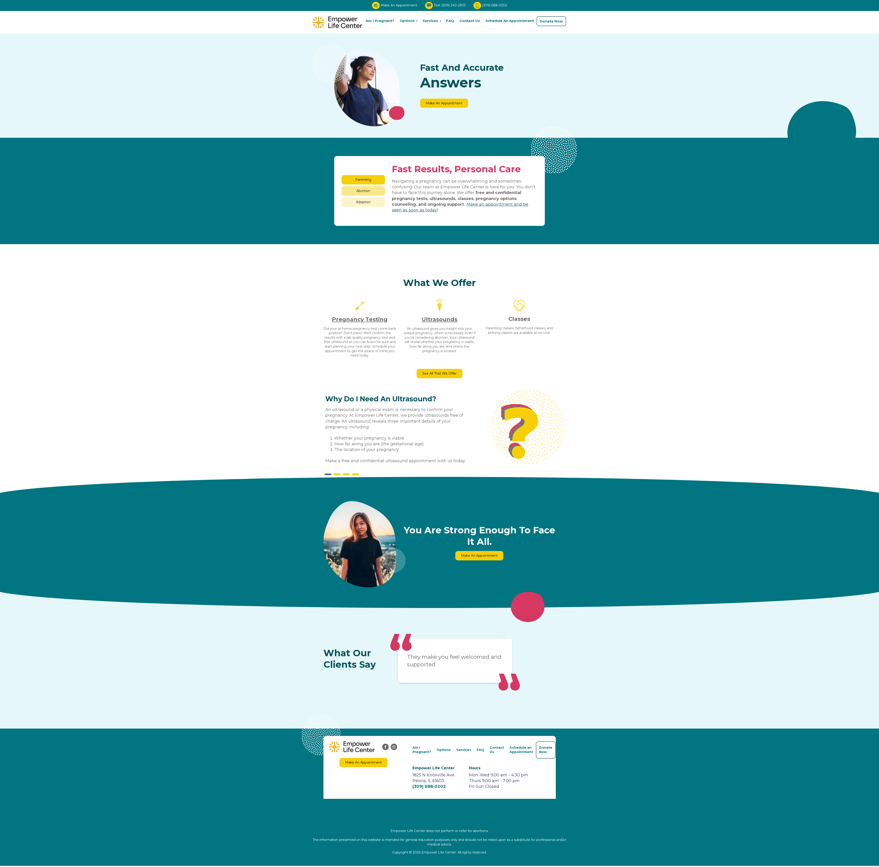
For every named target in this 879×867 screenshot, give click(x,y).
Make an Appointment (444, 110)
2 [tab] (337, 474)
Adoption (363, 202)
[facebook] (385, 747)
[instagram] (394, 747)
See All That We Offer (439, 373)
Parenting (363, 180)
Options (407, 21)
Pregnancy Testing (360, 319)
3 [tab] (346, 474)
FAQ (450, 21)
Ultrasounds (439, 319)
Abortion (363, 191)
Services (430, 21)
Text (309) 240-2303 (450, 5)
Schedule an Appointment (510, 21)
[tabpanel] (399, 432)
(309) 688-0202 (494, 5)
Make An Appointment (399, 5)
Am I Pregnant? (380, 21)
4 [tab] (355, 474)
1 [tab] (328, 474)
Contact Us (469, 21)
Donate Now (551, 21)
